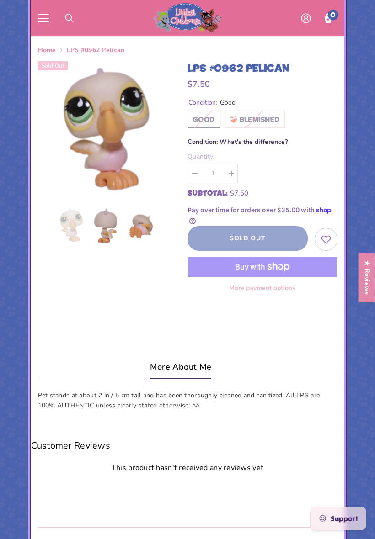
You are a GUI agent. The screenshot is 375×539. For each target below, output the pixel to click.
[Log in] (306, 18)
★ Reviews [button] (367, 277)
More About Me (181, 366)
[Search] (69, 18)
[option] (106, 129)
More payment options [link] (262, 288)
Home (47, 50)
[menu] (43, 18)
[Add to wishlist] (326, 239)
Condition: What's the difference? (238, 141)
